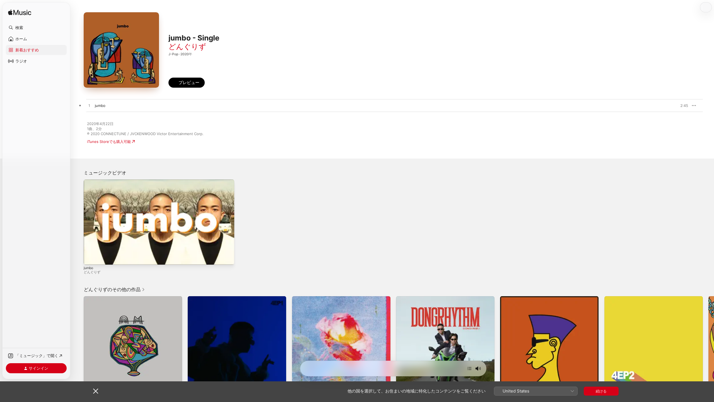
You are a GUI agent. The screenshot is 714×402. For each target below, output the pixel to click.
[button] (36, 27)
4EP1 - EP (196, 298)
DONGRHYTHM (409, 298)
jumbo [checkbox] (100, 105)
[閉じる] (95, 391)
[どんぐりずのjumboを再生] (89, 105)
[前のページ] (78, 345)
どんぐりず (187, 46)
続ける (601, 391)
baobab (90, 298)
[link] (114, 289)
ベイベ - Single (512, 298)
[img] (19, 12)
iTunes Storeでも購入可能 (109, 141)
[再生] (90, 257)
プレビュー (681, 105)
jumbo (88, 268)
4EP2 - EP (613, 298)
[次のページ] (708, 345)
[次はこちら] (469, 368)
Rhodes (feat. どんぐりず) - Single (321, 298)
